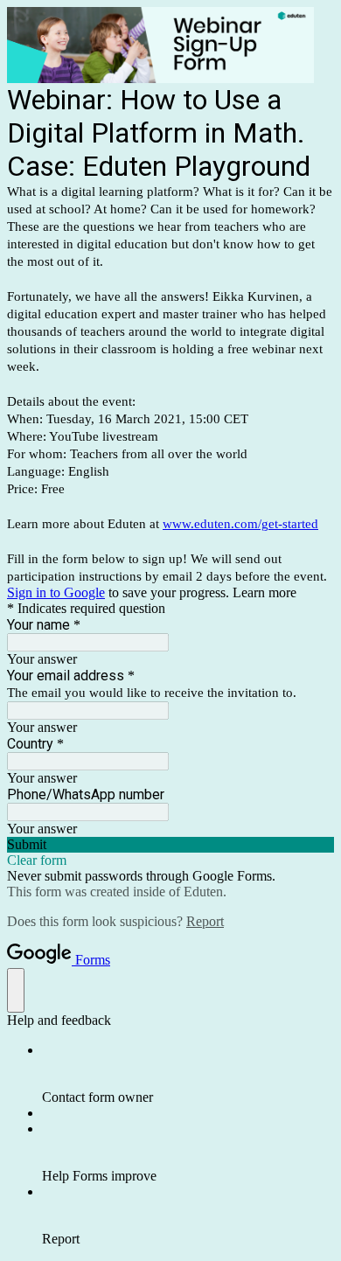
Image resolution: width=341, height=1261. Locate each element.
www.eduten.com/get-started (240, 524)
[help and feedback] (15, 990)
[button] (170, 845)
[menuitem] (188, 1073)
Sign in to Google (56, 592)
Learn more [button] (264, 592)
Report (205, 921)
